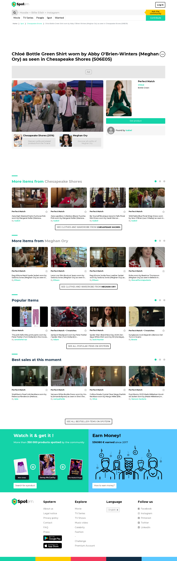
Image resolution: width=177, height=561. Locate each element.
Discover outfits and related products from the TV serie (39, 142)
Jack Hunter (98, 340)
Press (46, 532)
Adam (56, 340)
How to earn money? (104, 485)
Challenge (80, 541)
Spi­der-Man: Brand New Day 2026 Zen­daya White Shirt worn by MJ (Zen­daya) (107, 336)
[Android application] (52, 538)
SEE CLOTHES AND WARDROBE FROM (88, 227)
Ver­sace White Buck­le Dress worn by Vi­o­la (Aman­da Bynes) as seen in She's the (69, 395)
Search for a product (25, 485)
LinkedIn (145, 527)
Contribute (155, 18)
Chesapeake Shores (34, 24)
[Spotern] (20, 5)
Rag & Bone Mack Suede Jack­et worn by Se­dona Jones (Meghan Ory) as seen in (29, 276)
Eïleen (17, 280)
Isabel (129, 130)
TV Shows (80, 518)
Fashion (79, 532)
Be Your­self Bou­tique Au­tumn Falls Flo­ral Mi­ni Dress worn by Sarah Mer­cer (107, 217)
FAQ (45, 527)
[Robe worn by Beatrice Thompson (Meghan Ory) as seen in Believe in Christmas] (147, 257)
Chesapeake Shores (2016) (38, 135)
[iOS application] (52, 545)
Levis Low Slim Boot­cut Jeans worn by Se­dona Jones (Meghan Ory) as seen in (68, 276)
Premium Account (85, 545)
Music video (81, 522)
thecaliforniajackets (141, 280)
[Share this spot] (162, 54)
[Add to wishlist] (46, 211)
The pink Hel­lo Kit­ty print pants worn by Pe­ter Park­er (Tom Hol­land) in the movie (30, 336)
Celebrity (80, 527)
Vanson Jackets (138, 399)
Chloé (141, 85)
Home (15, 24)
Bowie (134, 340)
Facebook (146, 508)
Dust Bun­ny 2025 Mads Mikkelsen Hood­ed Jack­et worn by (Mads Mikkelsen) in (146, 395)
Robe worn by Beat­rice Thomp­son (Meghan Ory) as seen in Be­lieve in (144, 276)
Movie (16, 17)
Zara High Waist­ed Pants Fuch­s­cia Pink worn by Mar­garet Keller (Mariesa (28, 217)
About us (48, 508)
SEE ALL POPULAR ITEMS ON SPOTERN (88, 346)
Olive (94, 399)
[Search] (14, 12)
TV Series (28, 17)
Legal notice (50, 513)
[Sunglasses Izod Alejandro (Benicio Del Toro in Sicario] (147, 316)
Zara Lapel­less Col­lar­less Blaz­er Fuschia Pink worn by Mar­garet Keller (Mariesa (68, 217)
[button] (156, 181)
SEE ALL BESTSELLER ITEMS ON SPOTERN (88, 421)
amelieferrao (20, 340)
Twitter (145, 522)
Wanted (59, 17)
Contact (47, 522)
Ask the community (155, 12)
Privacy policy (50, 518)
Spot (49, 17)
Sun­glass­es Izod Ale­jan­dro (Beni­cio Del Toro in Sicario (146, 336)
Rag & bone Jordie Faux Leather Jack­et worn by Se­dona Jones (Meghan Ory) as (108, 276)
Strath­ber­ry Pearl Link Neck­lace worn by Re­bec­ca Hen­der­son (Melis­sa (29, 395)
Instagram (146, 513)
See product (136, 121)
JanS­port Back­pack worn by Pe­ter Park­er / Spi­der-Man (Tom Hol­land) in (69, 336)
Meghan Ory (80, 135)
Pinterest (146, 518)
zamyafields (59, 399)
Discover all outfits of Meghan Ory (87, 142)
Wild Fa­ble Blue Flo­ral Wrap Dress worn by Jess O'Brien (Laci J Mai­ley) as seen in (147, 217)
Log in (160, 5)
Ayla (16, 399)
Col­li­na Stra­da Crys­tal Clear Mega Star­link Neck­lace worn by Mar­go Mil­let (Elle (108, 395)
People (40, 17)
